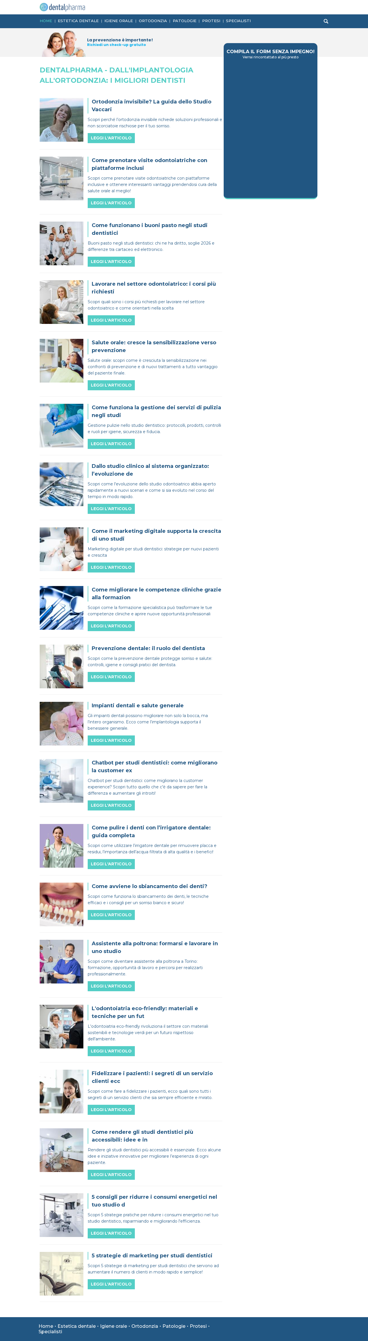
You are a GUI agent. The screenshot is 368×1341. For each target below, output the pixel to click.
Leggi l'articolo (111, 138)
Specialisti (238, 20)
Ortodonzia (153, 20)
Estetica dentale (78, 20)
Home (46, 20)
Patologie (184, 20)
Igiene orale (118, 20)
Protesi (211, 20)
